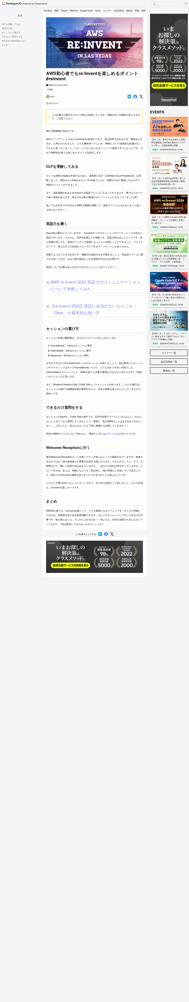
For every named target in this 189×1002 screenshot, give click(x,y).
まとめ (5, 44)
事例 (137, 10)
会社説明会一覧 (169, 361)
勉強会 (129, 10)
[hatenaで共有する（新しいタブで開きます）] (129, 96)
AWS (56, 10)
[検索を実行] (154, 4)
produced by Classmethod (34, 3)
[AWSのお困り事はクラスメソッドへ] (94, 557)
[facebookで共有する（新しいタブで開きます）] (135, 96)
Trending (48, 10)
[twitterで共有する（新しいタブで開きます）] (141, 96)
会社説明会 (119, 10)
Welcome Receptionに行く (14, 40)
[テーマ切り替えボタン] (186, 3)
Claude (64, 10)
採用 (143, 10)
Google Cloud (86, 10)
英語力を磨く (8, 28)
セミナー (107, 10)
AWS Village (112, 433)
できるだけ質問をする (12, 36)
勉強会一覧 (169, 370)
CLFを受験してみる (11, 24)
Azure (98, 10)
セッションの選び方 (11, 32)
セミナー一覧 (169, 352)
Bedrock (74, 10)
